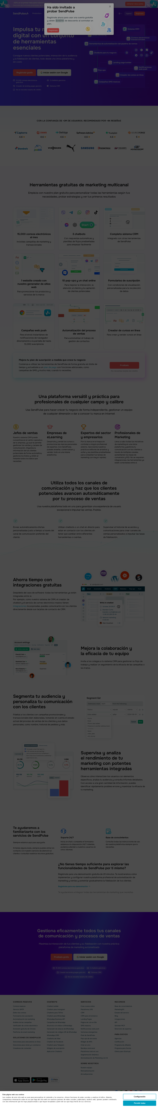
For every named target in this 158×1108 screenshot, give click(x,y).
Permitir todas (139, 1103)
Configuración (139, 1097)
